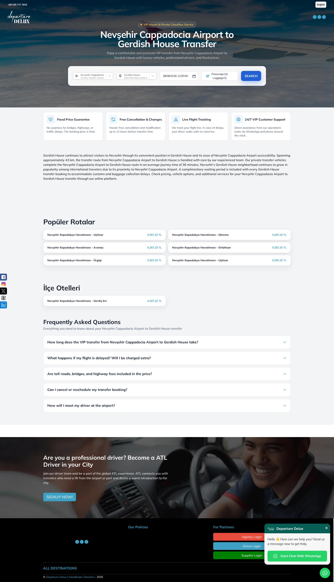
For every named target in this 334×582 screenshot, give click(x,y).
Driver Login (252, 546)
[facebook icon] (3, 277)
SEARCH (251, 76)
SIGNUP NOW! (59, 496)
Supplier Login (251, 555)
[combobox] (122, 76)
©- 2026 (73, 577)
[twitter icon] (3, 291)
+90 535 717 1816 (17, 4)
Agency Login (252, 537)
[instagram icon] (3, 284)
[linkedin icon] (3, 305)
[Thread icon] (3, 298)
